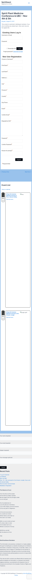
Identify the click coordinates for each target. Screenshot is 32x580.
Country (4, 96)
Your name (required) (5, 436)
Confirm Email (6, 114)
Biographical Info (6, 121)
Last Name (5, 71)
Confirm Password (7, 144)
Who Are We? (3, 478)
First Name (5, 65)
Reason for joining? (7, 150)
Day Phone (5, 102)
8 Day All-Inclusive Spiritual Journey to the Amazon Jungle (12, 313)
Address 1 (4, 77)
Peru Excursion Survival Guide (7, 483)
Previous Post (5, 171)
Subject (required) (4, 450)
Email (3, 108)
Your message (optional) (6, 457)
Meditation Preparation (5, 485)
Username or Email (7, 35)
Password (4, 41)
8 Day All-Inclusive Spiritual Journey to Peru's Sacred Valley (11, 195)
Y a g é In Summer (4, 474)
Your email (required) (5, 443)
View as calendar (6, 189)
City (3, 84)
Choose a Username (7, 59)
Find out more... (10, 199)
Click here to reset (18, 51)
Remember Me (12, 48)
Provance (4, 90)
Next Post (28, 171)
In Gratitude (3, 476)
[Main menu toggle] (29, 3)
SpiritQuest (6, 2)
